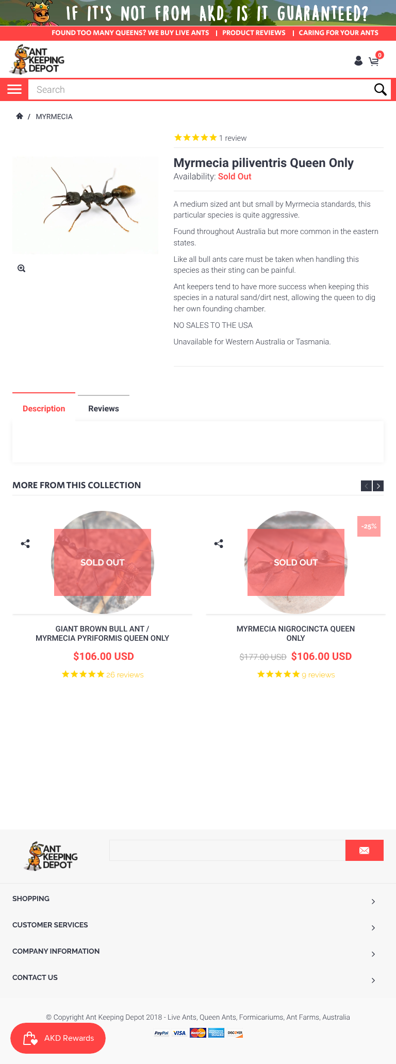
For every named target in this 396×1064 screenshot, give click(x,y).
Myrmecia (54, 117)
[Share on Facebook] (27, 559)
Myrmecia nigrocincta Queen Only (296, 633)
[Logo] (37, 59)
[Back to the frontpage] (19, 117)
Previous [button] (366, 485)
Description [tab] (44, 408)
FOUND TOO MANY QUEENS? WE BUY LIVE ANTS (130, 33)
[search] (209, 89)
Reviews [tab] (103, 408)
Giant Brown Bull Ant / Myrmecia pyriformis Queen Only (102, 633)
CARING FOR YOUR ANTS (338, 33)
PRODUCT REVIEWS (254, 33)
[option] (102, 619)
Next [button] (378, 485)
